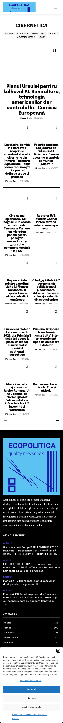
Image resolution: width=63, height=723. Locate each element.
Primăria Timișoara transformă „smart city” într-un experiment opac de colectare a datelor (46, 337)
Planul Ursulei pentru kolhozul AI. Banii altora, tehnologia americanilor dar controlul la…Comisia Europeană (31, 100)
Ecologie (8, 576)
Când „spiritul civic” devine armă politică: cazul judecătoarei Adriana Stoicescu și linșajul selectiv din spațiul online (46, 290)
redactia (40, 232)
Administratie (39, 33)
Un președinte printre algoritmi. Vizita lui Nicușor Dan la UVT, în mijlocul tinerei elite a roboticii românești (17, 290)
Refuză (31, 698)
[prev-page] (5, 420)
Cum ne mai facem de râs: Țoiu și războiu (46, 387)
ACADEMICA (22, 33)
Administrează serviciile (31, 680)
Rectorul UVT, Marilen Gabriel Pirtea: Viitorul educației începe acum (46, 222)
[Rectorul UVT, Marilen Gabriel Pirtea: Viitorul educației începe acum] (46, 203)
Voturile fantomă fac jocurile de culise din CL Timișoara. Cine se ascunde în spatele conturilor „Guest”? (46, 155)
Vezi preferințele (31, 707)
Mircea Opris (26, 118)
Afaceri (53, 33)
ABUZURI (9, 33)
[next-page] (57, 420)
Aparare (7, 590)
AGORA (42, 37)
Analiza (7, 560)
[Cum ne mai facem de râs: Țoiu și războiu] (46, 372)
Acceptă (31, 689)
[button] (58, 650)
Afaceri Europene (26, 37)
